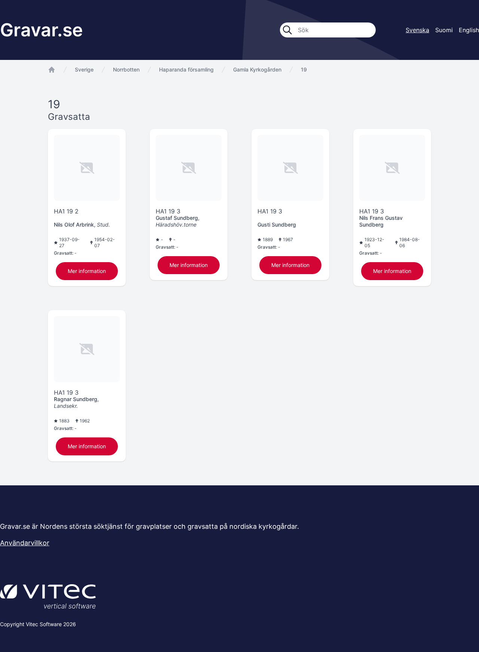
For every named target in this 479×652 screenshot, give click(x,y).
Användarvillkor (24, 543)
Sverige (84, 69)
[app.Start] (51, 69)
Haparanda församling (186, 69)
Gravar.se (41, 30)
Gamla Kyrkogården (257, 69)
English (469, 30)
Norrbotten (126, 69)
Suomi (444, 30)
